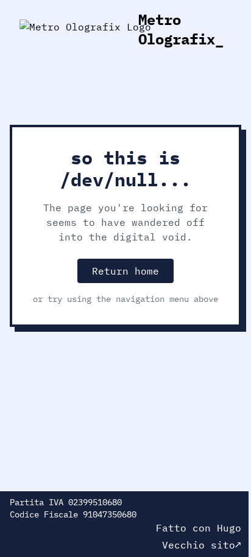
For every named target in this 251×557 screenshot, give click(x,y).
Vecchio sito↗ (201, 545)
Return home (125, 271)
